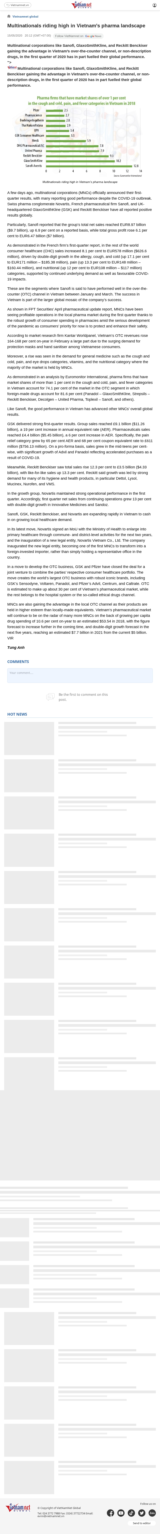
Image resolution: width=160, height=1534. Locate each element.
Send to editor (142, 1523)
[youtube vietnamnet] (121, 1513)
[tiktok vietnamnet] (131, 1513)
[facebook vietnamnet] (110, 1513)
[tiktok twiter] (141, 1513)
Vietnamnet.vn (20, 5)
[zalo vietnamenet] (152, 1513)
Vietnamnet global (25, 16)
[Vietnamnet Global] (91, 8)
